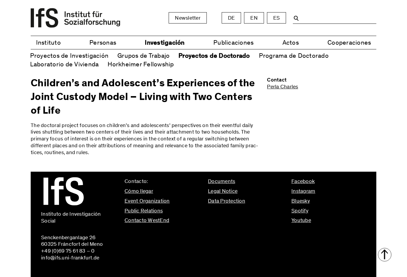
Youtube (301, 220)
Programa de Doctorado (294, 55)
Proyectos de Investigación (69, 55)
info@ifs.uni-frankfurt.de (154, 233)
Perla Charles (282, 86)
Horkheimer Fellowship (141, 64)
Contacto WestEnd (147, 220)
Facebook (303, 181)
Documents (221, 181)
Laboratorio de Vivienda (64, 64)
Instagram (303, 191)
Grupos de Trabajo (143, 55)
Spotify (299, 210)
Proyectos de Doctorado (214, 55)
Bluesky (300, 201)
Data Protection (226, 201)
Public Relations (144, 210)
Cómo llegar (139, 191)
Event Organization (147, 201)
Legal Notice (222, 191)
